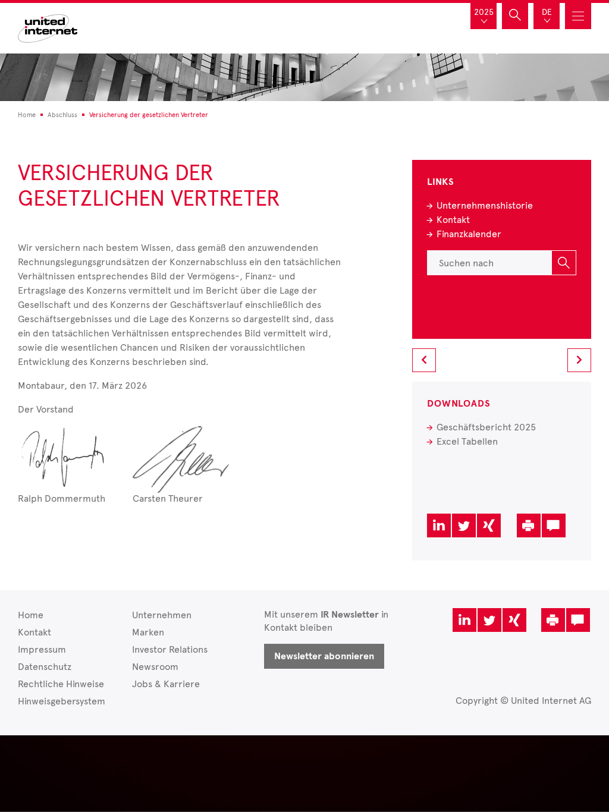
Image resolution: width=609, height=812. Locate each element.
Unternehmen (162, 615)
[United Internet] (47, 27)
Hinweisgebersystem (61, 701)
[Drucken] (529, 525)
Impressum (42, 649)
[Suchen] (563, 262)
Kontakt (453, 219)
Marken (148, 632)
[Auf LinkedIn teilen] (439, 525)
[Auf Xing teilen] (489, 525)
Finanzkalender (469, 234)
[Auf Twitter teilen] (464, 525)
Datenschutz (44, 666)
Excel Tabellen (467, 441)
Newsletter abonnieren (324, 656)
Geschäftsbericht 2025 (486, 427)
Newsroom (155, 666)
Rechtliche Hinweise (61, 684)
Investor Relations (170, 649)
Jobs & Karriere (166, 684)
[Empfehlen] (554, 525)
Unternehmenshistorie (485, 205)
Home (30, 615)
